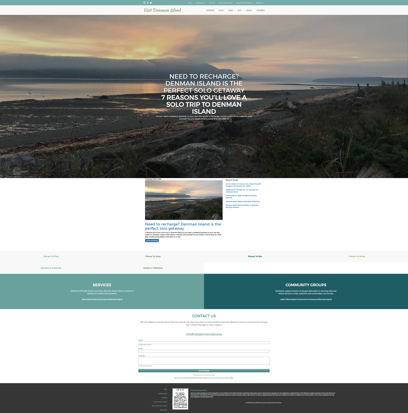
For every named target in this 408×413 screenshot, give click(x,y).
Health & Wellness (153, 268)
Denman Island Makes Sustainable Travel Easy (243, 201)
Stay (230, 10)
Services (211, 3)
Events (210, 10)
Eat (239, 10)
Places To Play (51, 256)
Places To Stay (153, 256)
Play (221, 10)
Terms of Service (224, 378)
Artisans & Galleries (51, 268)
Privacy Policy (211, 378)
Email (140, 349)
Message (141, 356)
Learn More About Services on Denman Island (102, 299)
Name (140, 340)
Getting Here (200, 3)
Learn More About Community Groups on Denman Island (306, 299)
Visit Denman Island (162, 10)
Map (190, 3)
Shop (249, 10)
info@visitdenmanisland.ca (204, 334)
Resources (259, 3)
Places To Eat (255, 256)
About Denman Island (244, 3)
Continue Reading (152, 240)
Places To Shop (357, 256)
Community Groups (225, 3)
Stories (260, 10)
